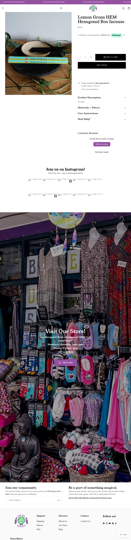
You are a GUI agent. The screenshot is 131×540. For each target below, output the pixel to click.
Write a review (102, 144)
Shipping (40, 521)
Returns (40, 525)
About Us (63, 521)
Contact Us (85, 521)
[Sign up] (58, 500)
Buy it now (102, 65)
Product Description (89, 97)
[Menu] (3, 8)
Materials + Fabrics (89, 107)
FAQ (38, 529)
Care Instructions (88, 113)
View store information (89, 89)
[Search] (61, 8)
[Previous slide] (80, 74)
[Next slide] (123, 74)
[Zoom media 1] (38, 53)
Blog (61, 529)
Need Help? (84, 119)
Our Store (63, 525)
